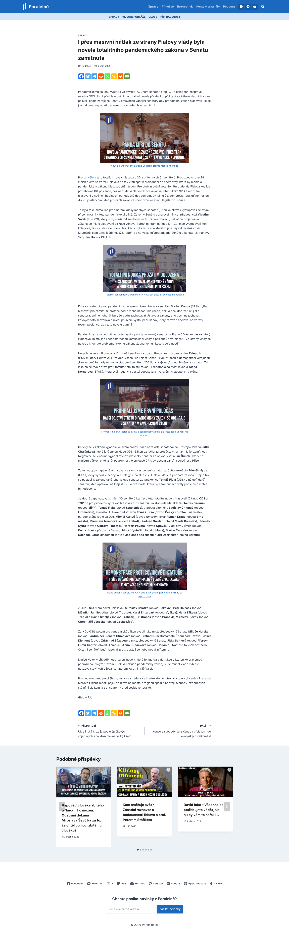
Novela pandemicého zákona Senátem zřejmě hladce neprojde (144, 165)
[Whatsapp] (107, 76)
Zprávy (153, 6)
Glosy (153, 16)
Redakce (86, 66)
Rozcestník (185, 6)
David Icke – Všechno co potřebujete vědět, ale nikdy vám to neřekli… (203, 810)
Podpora (229, 6)
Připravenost (170, 16)
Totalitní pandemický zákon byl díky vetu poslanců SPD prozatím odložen (144, 294)
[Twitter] (88, 76)
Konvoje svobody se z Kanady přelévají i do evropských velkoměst (182, 731)
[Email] (127, 76)
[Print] (120, 76)
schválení (90, 177)
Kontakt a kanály (208, 6)
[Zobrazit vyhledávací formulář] (263, 7)
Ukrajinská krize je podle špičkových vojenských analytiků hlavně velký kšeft (104, 731)
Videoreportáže (134, 16)
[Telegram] (248, 7)
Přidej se (168, 6)
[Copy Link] (114, 76)
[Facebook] (241, 7)
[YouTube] (255, 7)
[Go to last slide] (62, 806)
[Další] (227, 806)
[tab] (138, 850)
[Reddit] (101, 76)
